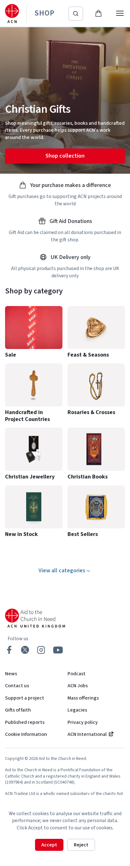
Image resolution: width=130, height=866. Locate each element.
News (11, 673)
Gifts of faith (18, 710)
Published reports (24, 722)
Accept (49, 844)
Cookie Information (26, 734)
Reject (81, 844)
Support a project (24, 698)
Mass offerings (83, 698)
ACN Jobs (78, 685)
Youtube (58, 650)
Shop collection (65, 156)
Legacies (77, 710)
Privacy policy (83, 722)
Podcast (77, 673)
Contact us (17, 685)
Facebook (9, 650)
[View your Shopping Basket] (98, 13)
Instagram (41, 650)
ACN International (87, 734)
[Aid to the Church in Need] (12, 13)
